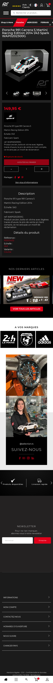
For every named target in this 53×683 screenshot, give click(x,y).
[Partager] (15, 177)
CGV (22, 672)
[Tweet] (19, 177)
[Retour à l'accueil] (6, 679)
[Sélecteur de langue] (35, 5)
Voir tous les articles (26, 309)
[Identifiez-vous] (41, 5)
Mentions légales (13, 672)
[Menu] (16, 679)
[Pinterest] (22, 177)
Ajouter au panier (26, 162)
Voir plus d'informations (26, 182)
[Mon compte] (47, 679)
